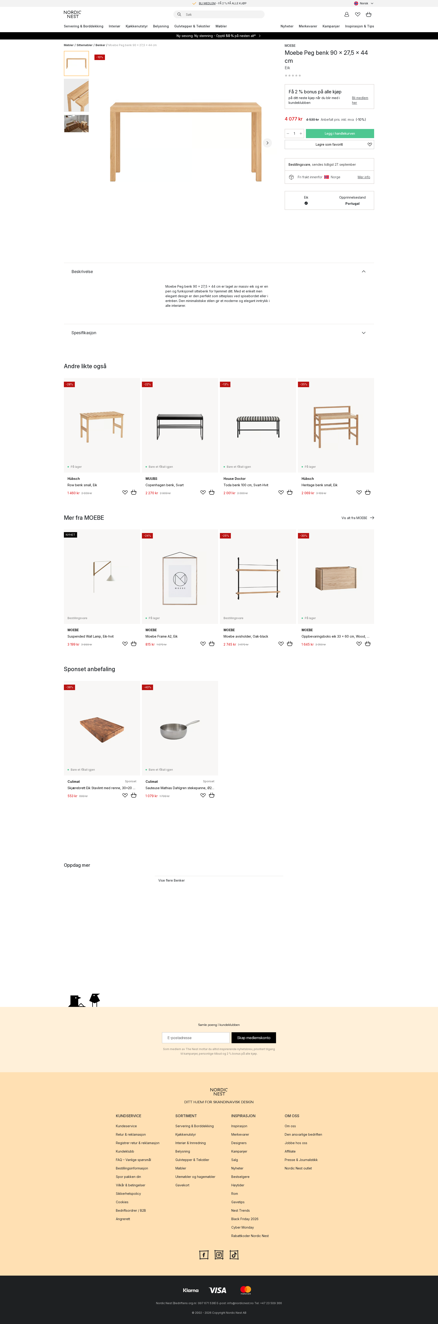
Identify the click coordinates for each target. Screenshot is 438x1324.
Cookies (122, 1202)
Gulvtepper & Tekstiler (192, 26)
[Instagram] (219, 1254)
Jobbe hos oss (296, 1143)
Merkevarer (308, 26)
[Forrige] (104, 142)
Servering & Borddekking (83, 26)
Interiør (114, 26)
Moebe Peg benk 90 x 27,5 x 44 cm (132, 45)
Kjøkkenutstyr (137, 26)
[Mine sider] (346, 14)
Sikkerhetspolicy (128, 1193)
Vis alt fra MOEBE (354, 518)
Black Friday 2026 (244, 1219)
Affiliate (290, 1151)
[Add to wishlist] (125, 492)
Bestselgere (240, 1177)
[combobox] (364, 3)
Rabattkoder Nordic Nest (250, 1236)
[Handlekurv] (368, 14)
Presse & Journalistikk (301, 1160)
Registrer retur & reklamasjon (137, 1143)
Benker (100, 45)
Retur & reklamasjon (131, 1134)
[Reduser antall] (288, 133)
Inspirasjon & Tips (359, 26)
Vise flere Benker (171, 880)
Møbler (221, 26)
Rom (234, 1193)
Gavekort (182, 1185)
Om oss (290, 1126)
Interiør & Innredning (190, 1143)
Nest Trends (240, 1210)
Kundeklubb (125, 1151)
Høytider (237, 1185)
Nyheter (287, 26)
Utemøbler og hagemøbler (195, 1177)
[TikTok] (234, 1254)
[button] (293, 75)
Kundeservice (126, 1126)
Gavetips (238, 1202)
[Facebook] (203, 1254)
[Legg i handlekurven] (133, 492)
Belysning (161, 26)
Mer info (364, 177)
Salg (234, 1160)
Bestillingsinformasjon (132, 1168)
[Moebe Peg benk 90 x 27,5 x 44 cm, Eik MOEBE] (185, 142)
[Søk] (179, 14)
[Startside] (72, 14)
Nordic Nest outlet (298, 1168)
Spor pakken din (128, 1177)
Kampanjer (331, 26)
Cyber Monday (242, 1227)
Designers (239, 1143)
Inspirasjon (239, 1126)
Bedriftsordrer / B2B (131, 1210)
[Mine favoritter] (357, 14)
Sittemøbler (85, 45)
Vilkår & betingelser (130, 1185)
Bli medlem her (360, 100)
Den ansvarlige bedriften (303, 1134)
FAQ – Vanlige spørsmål (133, 1160)
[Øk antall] (301, 133)
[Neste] (267, 142)
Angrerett (123, 1219)
